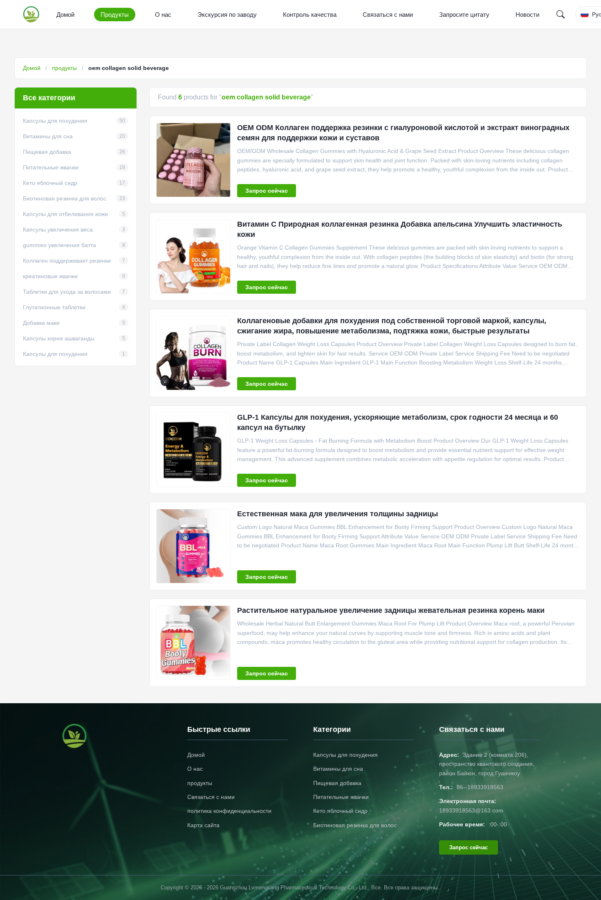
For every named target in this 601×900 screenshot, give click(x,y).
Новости (527, 14)
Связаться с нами (388, 14)
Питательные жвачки (341, 797)
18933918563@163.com (471, 810)
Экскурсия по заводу (227, 14)
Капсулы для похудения (345, 755)
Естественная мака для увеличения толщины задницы (337, 514)
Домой (65, 14)
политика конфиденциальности (229, 811)
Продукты (115, 14)
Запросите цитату (464, 14)
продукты (64, 68)
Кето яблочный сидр (340, 811)
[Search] (560, 14)
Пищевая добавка (337, 783)
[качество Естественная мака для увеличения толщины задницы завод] (193, 546)
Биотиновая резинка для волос (355, 825)
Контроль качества (309, 14)
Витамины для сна (338, 768)
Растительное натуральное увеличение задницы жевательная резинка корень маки (391, 610)
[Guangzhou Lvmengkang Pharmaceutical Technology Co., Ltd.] (32, 14)
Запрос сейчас (266, 190)
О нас (163, 14)
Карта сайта (203, 825)
